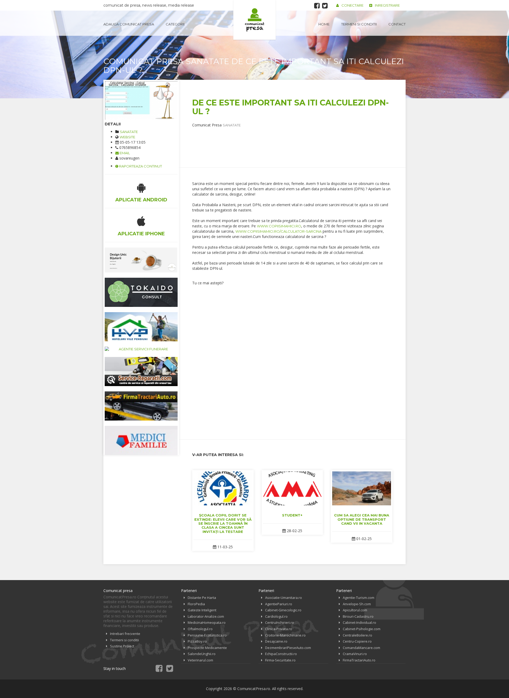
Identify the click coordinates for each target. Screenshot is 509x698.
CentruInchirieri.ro (279, 622)
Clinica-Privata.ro (278, 628)
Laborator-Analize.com (206, 616)
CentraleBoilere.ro (357, 635)
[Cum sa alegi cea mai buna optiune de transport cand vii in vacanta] (361, 488)
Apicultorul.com (355, 610)
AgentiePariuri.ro (278, 604)
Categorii (175, 24)
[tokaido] (141, 292)
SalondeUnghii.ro (202, 653)
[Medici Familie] (141, 440)
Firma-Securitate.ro (280, 660)
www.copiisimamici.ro (279, 226)
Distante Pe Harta (202, 597)
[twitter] (325, 6)
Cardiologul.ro (276, 616)
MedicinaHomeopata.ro (207, 622)
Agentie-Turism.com (358, 597)
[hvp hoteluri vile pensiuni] (141, 326)
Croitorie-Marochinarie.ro (285, 635)
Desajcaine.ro (276, 641)
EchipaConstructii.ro (281, 653)
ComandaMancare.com (361, 647)
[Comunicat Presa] (254, 20)
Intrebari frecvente (125, 633)
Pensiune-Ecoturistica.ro (207, 635)
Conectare (352, 5)
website (127, 137)
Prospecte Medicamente (207, 647)
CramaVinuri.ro (355, 653)
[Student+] (292, 488)
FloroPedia (196, 604)
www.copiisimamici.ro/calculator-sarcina (278, 231)
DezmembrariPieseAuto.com (288, 647)
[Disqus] (292, 358)
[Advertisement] (288, 140)
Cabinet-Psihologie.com (361, 628)
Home (324, 24)
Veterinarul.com (200, 660)
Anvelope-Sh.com (357, 604)
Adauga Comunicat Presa (128, 24)
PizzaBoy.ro (197, 641)
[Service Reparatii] (141, 371)
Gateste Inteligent (202, 610)
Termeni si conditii (359, 24)
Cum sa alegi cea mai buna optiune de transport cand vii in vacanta (361, 519)
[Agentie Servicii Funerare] (141, 349)
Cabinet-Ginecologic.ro (283, 610)
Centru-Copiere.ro (357, 641)
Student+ (292, 515)
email (124, 153)
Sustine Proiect (122, 646)
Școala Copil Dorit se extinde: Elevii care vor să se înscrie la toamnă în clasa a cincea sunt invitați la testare (223, 523)
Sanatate (129, 132)
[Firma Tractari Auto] (141, 406)
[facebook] (317, 6)
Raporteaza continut (140, 166)
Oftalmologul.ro (200, 628)
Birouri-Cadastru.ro (358, 616)
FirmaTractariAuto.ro (359, 660)
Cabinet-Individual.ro (359, 622)
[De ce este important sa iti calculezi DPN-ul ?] (141, 100)
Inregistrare (387, 5)
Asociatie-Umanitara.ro (283, 597)
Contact (397, 24)
